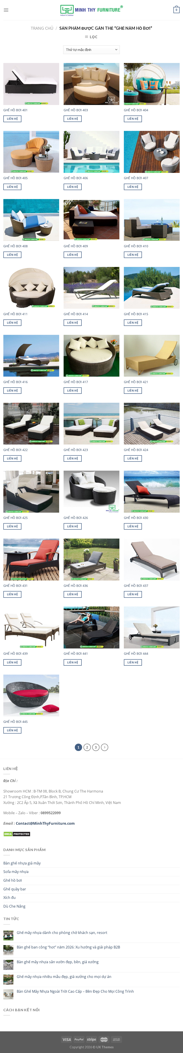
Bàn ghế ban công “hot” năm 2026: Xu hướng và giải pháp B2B (68, 947)
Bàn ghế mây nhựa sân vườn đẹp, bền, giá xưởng (58, 962)
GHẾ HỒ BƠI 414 (76, 314)
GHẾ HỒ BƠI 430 (136, 518)
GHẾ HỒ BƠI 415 (136, 314)
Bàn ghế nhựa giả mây (22, 863)
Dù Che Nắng (14, 906)
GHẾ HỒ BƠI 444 (136, 654)
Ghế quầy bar (14, 889)
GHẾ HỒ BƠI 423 (76, 450)
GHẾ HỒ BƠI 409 (76, 246)
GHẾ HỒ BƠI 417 (76, 382)
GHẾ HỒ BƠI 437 (136, 586)
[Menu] (6, 9)
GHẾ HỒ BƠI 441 (76, 654)
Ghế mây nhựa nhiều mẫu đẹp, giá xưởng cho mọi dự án (64, 977)
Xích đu (9, 897)
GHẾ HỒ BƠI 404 (136, 110)
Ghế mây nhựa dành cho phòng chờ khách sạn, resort (62, 933)
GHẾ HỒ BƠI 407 (136, 178)
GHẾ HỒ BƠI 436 (76, 586)
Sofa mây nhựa (16, 871)
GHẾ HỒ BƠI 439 (15, 654)
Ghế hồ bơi (12, 880)
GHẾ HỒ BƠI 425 (15, 518)
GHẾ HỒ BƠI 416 (15, 382)
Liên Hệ (12, 118)
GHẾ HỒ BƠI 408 (15, 246)
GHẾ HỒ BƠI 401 (15, 110)
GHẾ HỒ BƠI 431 (15, 586)
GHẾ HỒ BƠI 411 (15, 314)
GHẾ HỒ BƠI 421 (136, 382)
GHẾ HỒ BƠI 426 (76, 518)
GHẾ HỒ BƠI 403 (76, 110)
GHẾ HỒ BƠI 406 (76, 178)
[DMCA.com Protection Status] (16, 833)
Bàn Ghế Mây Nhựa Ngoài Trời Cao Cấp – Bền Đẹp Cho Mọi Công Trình (75, 991)
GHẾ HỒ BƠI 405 (15, 178)
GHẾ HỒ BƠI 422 (15, 450)
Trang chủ (42, 28)
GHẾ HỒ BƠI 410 (136, 246)
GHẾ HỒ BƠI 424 (136, 450)
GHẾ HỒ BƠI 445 (15, 722)
